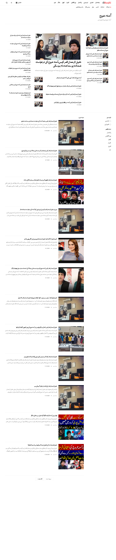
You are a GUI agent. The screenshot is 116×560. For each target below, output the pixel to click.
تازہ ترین (91, 3)
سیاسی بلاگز (87, 7)
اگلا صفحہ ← (39, 479)
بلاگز (59, 3)
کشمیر (97, 7)
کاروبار (67, 3)
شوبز (55, 3)
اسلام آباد (102, 7)
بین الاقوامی (73, 3)
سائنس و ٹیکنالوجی (79, 7)
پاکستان (80, 3)
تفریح (109, 146)
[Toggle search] (6, 2)
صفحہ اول (97, 3)
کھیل (63, 3)
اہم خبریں (86, 3)
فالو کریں (19, 2)
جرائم (93, 7)
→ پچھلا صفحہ (49, 479)
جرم (110, 150)
